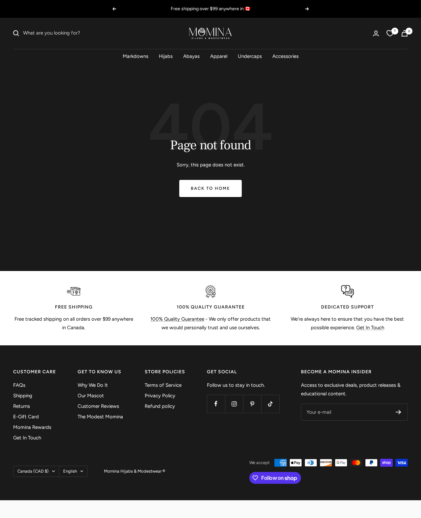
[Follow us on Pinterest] (252, 404)
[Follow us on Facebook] (216, 404)
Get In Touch (370, 328)
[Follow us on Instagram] (234, 404)
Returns (21, 406)
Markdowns (135, 56)
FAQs (19, 385)
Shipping (22, 396)
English (70, 471)
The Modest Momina (100, 417)
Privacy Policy (160, 396)
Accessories (285, 56)
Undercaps (250, 56)
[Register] (398, 412)
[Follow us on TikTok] (270, 404)
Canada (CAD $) (33, 471)
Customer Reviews (98, 406)
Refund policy (160, 406)
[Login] (376, 33)
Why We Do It (93, 385)
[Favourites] (390, 33)
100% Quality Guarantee (177, 319)
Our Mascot (91, 396)
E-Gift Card (26, 417)
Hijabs (166, 56)
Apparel (218, 56)
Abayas (191, 56)
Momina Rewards (32, 427)
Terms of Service (163, 385)
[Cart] (404, 33)
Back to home (210, 188)
